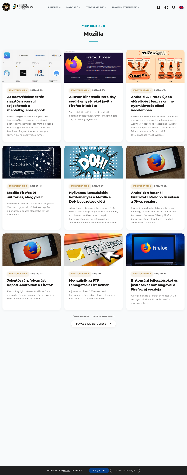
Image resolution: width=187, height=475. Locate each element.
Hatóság (72, 7)
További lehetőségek (125, 470)
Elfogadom (99, 470)
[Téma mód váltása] (166, 7)
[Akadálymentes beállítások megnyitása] (158, 7)
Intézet (53, 7)
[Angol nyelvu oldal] (181, 7)
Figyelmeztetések (124, 7)
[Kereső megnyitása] (174, 7)
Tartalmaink (95, 7)
